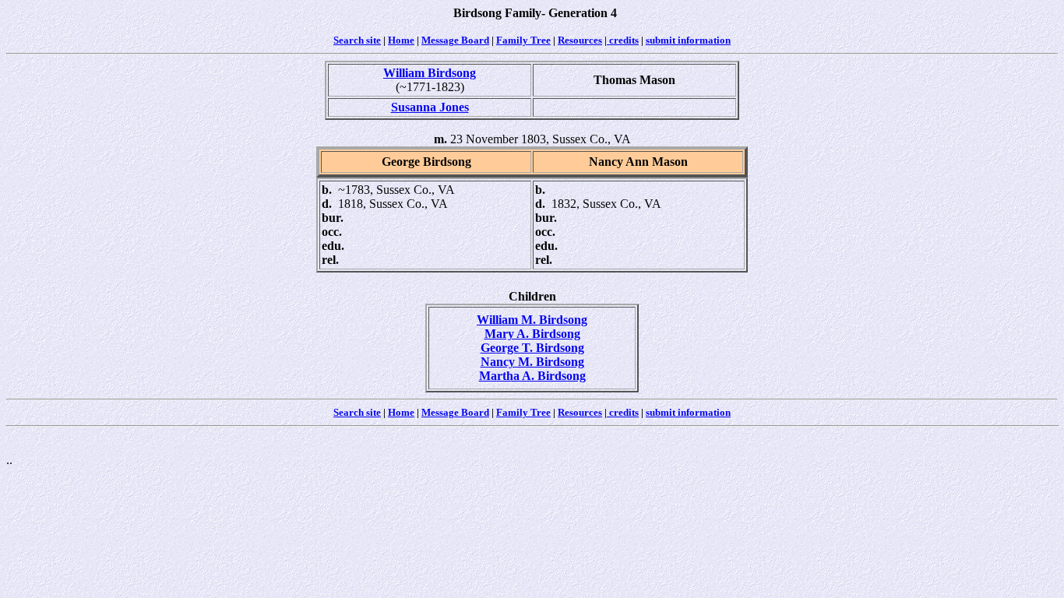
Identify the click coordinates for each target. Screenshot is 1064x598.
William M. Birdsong (532, 319)
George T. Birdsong (532, 347)
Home (401, 40)
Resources (580, 40)
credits (623, 40)
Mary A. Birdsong (532, 333)
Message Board (455, 40)
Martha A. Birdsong (532, 375)
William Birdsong (429, 72)
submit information (688, 40)
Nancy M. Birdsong (532, 361)
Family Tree (523, 40)
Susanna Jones (430, 107)
